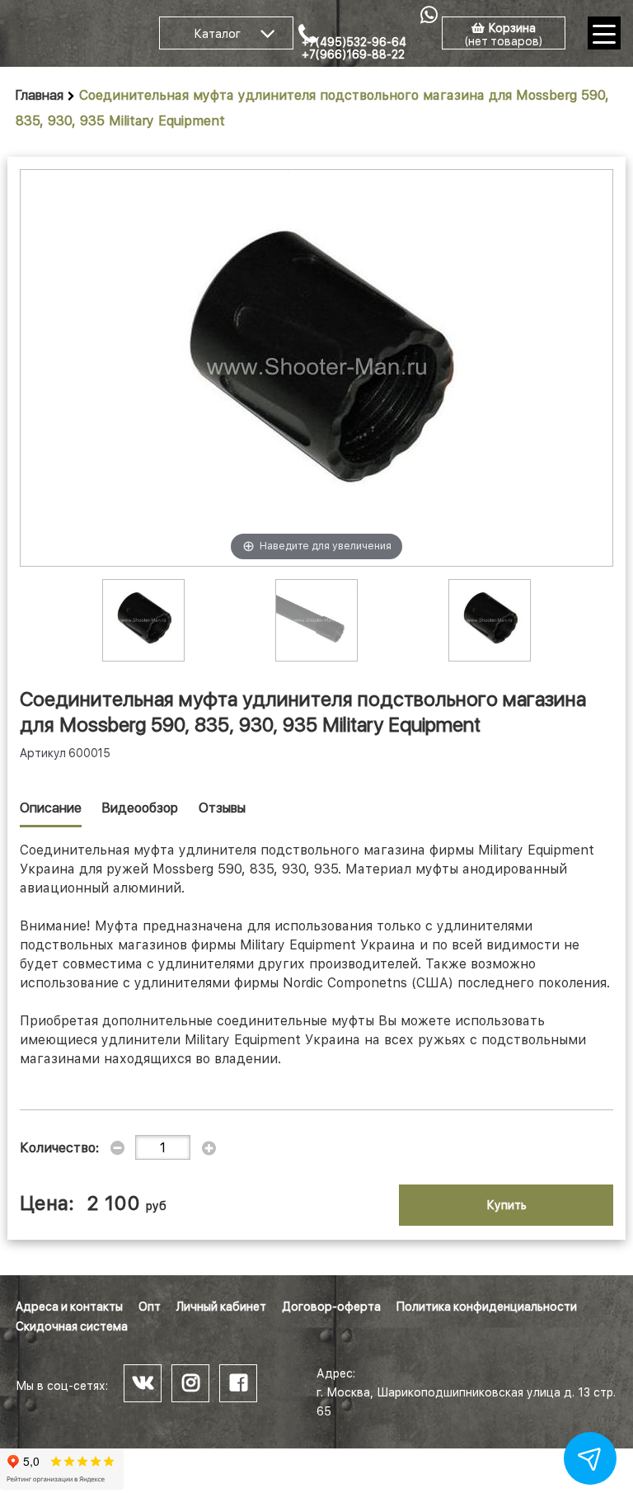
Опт (149, 1306)
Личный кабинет (221, 1306)
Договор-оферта (331, 1306)
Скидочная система (72, 1326)
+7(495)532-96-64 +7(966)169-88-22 (354, 48)
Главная (39, 95)
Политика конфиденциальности (486, 1306)
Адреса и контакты (69, 1306)
